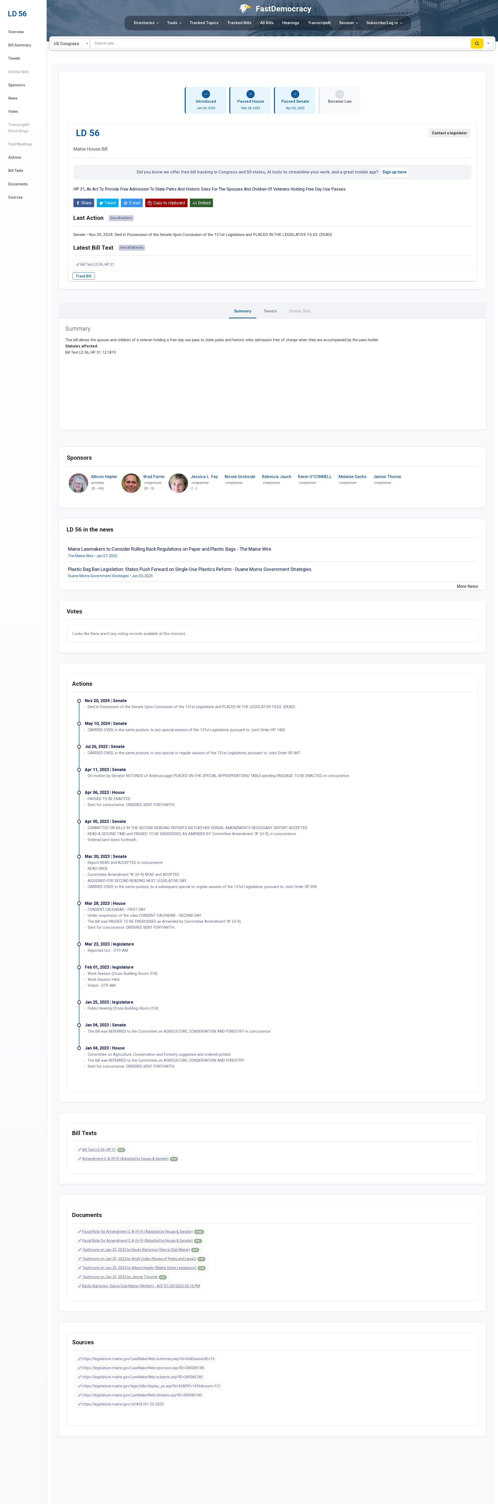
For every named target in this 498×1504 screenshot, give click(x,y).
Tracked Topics (204, 22)
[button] (488, 43)
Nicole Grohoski (240, 476)
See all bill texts (131, 247)
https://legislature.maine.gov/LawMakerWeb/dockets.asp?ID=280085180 (142, 1395)
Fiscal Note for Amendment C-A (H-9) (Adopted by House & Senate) (142, 1231)
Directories (144, 22)
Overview (16, 32)
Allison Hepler (104, 476)
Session (346, 22)
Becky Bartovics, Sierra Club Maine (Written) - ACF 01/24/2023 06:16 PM (141, 1286)
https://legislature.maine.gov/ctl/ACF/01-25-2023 (123, 1404)
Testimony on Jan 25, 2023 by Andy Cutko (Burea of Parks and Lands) (143, 1259)
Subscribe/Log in (382, 22)
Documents (18, 184)
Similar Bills (18, 72)
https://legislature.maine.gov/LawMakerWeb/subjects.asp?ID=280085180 (142, 1377)
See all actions (121, 218)
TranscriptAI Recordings (18, 128)
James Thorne (387, 476)
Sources (15, 197)
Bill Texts (15, 171)
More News (467, 586)
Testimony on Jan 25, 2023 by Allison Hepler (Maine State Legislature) (143, 1268)
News (13, 98)
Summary (242, 311)
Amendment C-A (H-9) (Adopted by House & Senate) (129, 1159)
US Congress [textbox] (66, 43)
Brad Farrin (153, 476)
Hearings (290, 22)
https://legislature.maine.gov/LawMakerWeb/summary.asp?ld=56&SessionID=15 (148, 1359)
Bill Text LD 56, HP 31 (97, 264)
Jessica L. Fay (204, 476)
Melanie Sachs (352, 476)
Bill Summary (19, 45)
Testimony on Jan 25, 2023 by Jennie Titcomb (123, 1277)
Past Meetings (20, 144)
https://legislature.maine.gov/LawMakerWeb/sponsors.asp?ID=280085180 (143, 1368)
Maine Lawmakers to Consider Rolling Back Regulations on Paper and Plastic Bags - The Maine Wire (169, 549)
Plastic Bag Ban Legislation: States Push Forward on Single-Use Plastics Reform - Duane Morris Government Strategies (190, 569)
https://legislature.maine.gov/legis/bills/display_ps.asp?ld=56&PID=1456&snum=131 (151, 1386)
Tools (172, 22)
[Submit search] (477, 43)
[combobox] (70, 43)
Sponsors (16, 85)
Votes (13, 111)
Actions (14, 157)
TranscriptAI (319, 22)
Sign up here (394, 172)
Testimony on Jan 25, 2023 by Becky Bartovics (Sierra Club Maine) (140, 1250)
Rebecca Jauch (276, 476)
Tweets (14, 58)
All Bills (267, 22)
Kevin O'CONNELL (315, 476)
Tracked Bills (239, 22)
